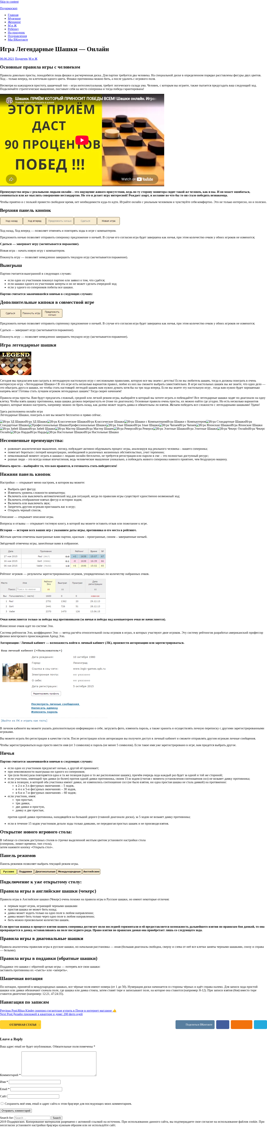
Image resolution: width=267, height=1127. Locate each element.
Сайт (3, 1096)
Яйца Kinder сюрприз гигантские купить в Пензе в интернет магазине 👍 (58, 1010)
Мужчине (14, 18)
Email (5, 1089)
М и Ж (12, 25)
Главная (13, 15)
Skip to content (9, 1)
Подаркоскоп (8, 8)
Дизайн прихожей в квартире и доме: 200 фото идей (41, 1014)
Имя (4, 1081)
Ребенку (13, 29)
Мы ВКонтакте (18, 39)
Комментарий (10, 1075)
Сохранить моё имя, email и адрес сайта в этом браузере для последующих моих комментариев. (68, 1103)
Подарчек (21, 58)
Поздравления (17, 36)
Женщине (14, 22)
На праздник (16, 32)
